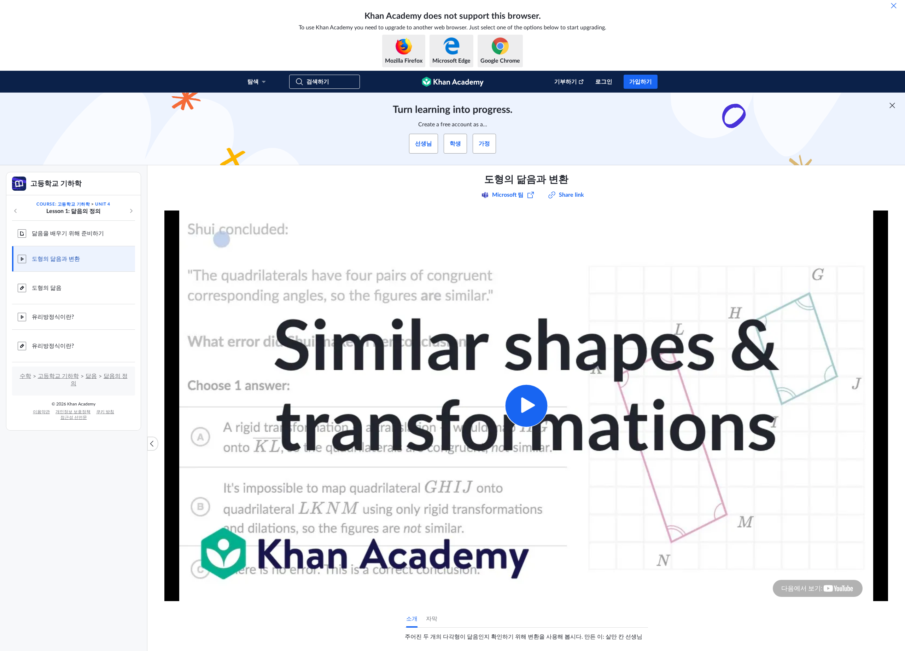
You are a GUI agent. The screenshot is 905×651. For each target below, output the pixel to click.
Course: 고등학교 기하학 (63, 204)
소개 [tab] (412, 619)
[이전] (15, 211)
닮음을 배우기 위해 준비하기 (68, 233)
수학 (25, 376)
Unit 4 (102, 204)
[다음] (131, 211)
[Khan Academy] (453, 81)
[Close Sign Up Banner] (892, 105)
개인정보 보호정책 (73, 412)
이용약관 (41, 412)
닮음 (91, 376)
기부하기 (565, 82)
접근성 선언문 (73, 417)
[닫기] (893, 5)
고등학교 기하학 (58, 376)
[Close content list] (152, 444)
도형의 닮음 (47, 288)
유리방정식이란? (53, 317)
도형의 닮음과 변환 (56, 259)
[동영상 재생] (526, 405)
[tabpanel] (526, 634)
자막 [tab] (431, 619)
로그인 (603, 82)
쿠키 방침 (105, 412)
